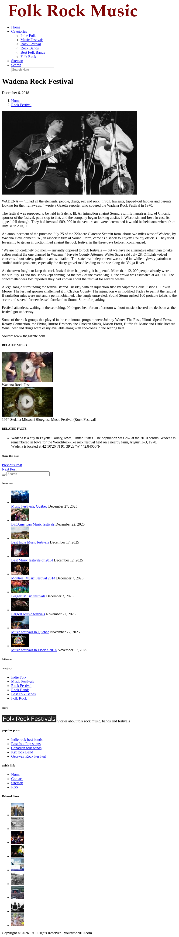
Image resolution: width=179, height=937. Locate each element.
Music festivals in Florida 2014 (34, 650)
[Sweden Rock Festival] (17, 815)
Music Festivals (32, 40)
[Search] (4, 475)
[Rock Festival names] (17, 925)
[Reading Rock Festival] (17, 829)
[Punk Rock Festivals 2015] (17, 911)
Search (16, 65)
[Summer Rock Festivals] (17, 870)
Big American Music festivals (33, 524)
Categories (19, 31)
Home (15, 27)
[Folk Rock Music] (72, 19)
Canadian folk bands (26, 748)
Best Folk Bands (33, 52)
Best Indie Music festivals (30, 542)
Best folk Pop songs (26, 744)
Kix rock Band (22, 752)
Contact (17, 779)
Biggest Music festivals (28, 596)
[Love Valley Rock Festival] (17, 884)
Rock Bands (30, 48)
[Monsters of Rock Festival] (17, 897)
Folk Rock (28, 57)
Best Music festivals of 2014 (32, 560)
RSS (14, 787)
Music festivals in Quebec (30, 632)
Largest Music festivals (28, 614)
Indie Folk (28, 36)
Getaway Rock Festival (28, 756)
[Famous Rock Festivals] (17, 856)
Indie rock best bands (26, 740)
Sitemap (17, 61)
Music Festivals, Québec (29, 506)
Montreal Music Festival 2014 (33, 578)
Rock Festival (31, 44)
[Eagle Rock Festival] (17, 842)
